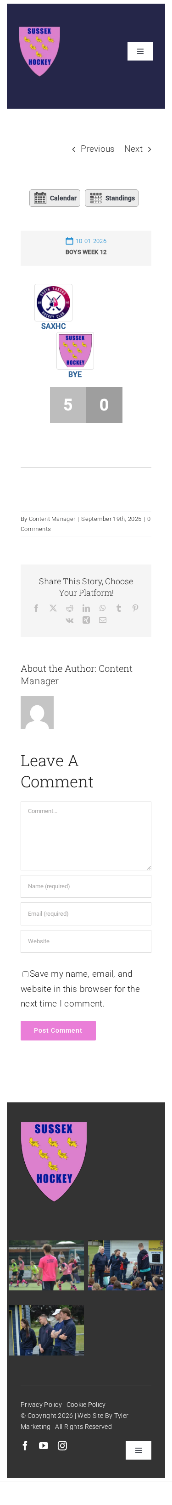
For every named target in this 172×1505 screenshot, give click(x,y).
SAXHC (53, 326)
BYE (75, 374)
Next (133, 149)
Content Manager (52, 518)
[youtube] (43, 1445)
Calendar (63, 198)
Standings (120, 198)
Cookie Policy (85, 1404)
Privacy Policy (41, 1404)
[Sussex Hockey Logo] (39, 31)
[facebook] (25, 1445)
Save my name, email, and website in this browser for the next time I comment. (80, 988)
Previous (98, 149)
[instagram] (62, 1445)
